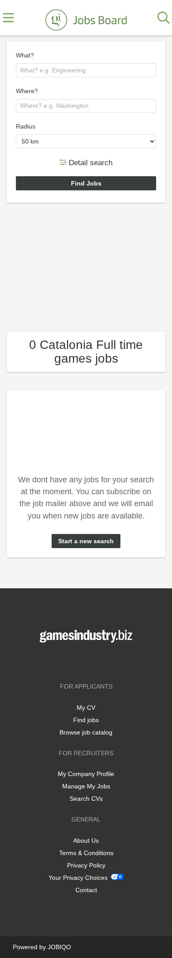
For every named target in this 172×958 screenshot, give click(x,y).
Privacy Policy (86, 865)
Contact (86, 890)
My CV (86, 707)
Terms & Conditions (86, 852)
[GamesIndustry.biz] (86, 18)
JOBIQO (59, 946)
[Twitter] (87, 661)
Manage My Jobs (86, 786)
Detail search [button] (89, 162)
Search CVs (86, 798)
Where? (27, 91)
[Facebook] (73, 661)
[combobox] (86, 70)
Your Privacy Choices (78, 877)
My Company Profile (86, 773)
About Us (86, 840)
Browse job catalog (86, 732)
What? (25, 55)
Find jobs (86, 719)
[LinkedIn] (100, 661)
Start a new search (86, 541)
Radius (25, 126)
